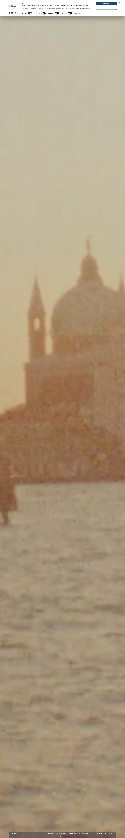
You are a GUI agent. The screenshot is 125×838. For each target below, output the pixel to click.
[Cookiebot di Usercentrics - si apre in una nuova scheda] (12, 13)
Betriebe (14, 833)
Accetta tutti (106, 3)
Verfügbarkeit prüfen (62, 836)
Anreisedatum (50, 833)
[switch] (44, 13)
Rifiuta (106, 7)
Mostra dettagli (78, 13)
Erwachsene (100, 833)
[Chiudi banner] (119, 2)
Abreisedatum (73, 833)
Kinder (110, 833)
